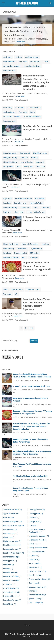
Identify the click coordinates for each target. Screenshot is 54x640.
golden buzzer (35, 599)
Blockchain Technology (30, 244)
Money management (38, 548)
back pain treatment (38, 587)
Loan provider (8, 166)
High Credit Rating (36, 203)
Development (22, 248)
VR (16, 294)
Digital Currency (36, 248)
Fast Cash (24, 157)
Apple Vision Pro (16, 289)
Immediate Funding (10, 207)
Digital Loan (7, 198)
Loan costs (40, 162)
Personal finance (37, 552)
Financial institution (10, 162)
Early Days (7, 253)
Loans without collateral (11, 66)
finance (33, 591)
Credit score (19, 107)
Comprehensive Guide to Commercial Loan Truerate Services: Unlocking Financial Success (24, 31)
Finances (34, 157)
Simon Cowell (35, 567)
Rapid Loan (7, 212)
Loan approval (35, 62)
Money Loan (28, 166)
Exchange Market (20, 253)
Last (31, 328)
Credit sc (18, 57)
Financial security (11, 580)
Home (27, 625)
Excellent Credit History (23, 198)
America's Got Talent (12, 510)
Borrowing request (9, 153)
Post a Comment (21, 100)
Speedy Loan (19, 212)
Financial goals (10, 573)
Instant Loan (25, 207)
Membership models (38, 540)
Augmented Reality (32, 289)
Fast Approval (40, 198)
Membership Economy (39, 536)
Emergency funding (10, 157)
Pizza (24, 257)
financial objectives (37, 595)
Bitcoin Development (10, 244)
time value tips (36, 603)
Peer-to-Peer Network (11, 257)
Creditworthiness (9, 62)
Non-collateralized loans (32, 66)
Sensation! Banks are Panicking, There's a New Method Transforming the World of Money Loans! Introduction (36, 82)
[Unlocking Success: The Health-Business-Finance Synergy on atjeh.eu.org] (27, 3)
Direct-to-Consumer (12, 545)
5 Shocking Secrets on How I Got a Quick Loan (31, 386)
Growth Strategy (11, 588)
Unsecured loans (9, 71)
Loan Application (27, 162)
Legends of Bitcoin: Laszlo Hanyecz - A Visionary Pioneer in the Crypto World (37, 266)
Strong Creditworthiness (36, 212)
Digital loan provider (40, 153)
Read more (21, 42)
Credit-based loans (32, 57)
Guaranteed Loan (20, 203)
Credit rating (7, 57)
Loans (46, 62)
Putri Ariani (34, 556)
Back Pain (8, 518)
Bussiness (45, 244)
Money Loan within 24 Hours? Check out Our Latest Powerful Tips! (37, 175)
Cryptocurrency (8, 248)
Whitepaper (34, 257)
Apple (5, 289)
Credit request (25, 153)
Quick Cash (41, 166)
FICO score (23, 62)
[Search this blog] (50, 3)
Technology (7, 294)
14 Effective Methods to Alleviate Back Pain (30, 476)
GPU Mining (34, 253)
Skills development (37, 571)
